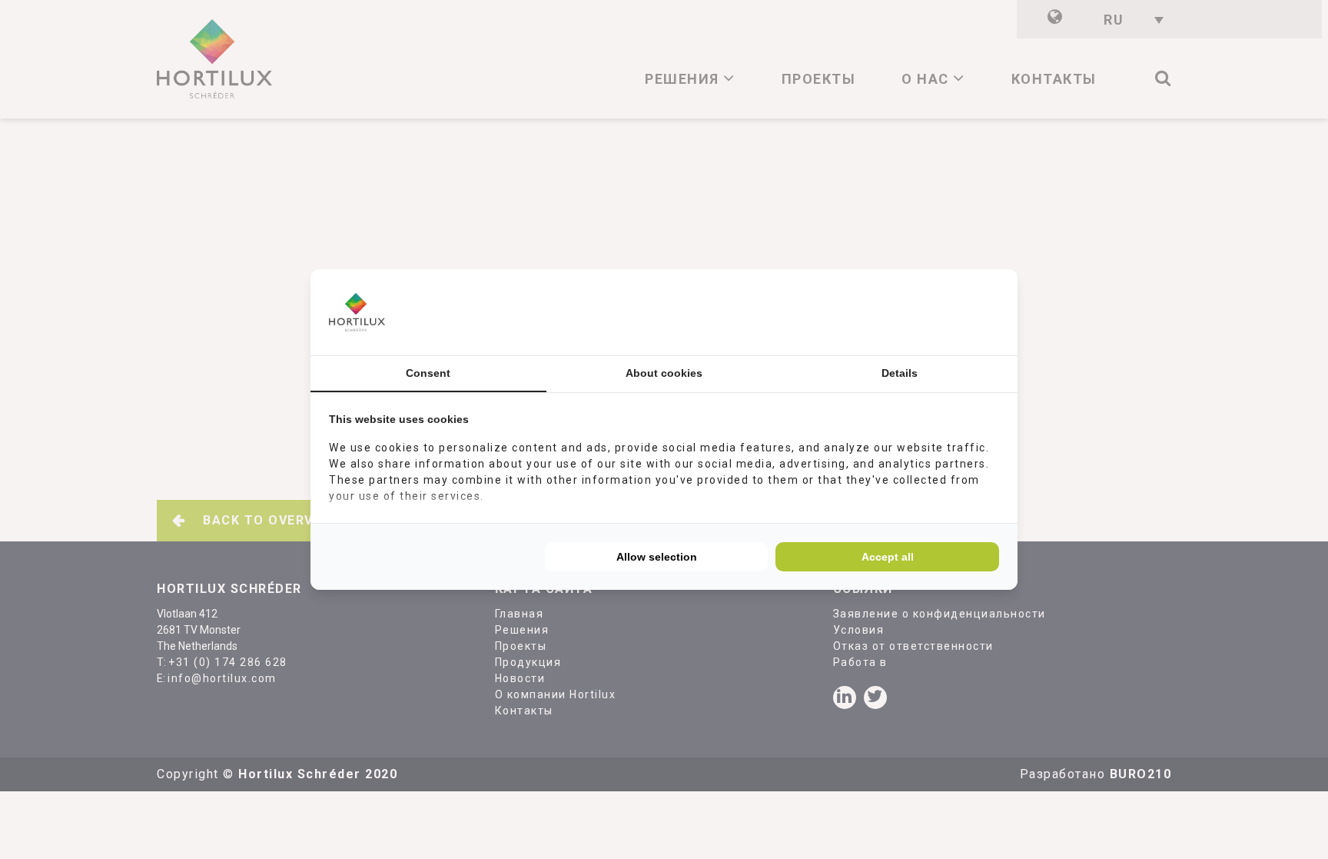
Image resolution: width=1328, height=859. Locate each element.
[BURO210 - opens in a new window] (941, 312)
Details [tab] (899, 373)
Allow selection (656, 557)
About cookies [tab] (664, 373)
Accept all (888, 557)
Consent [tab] (428, 373)
